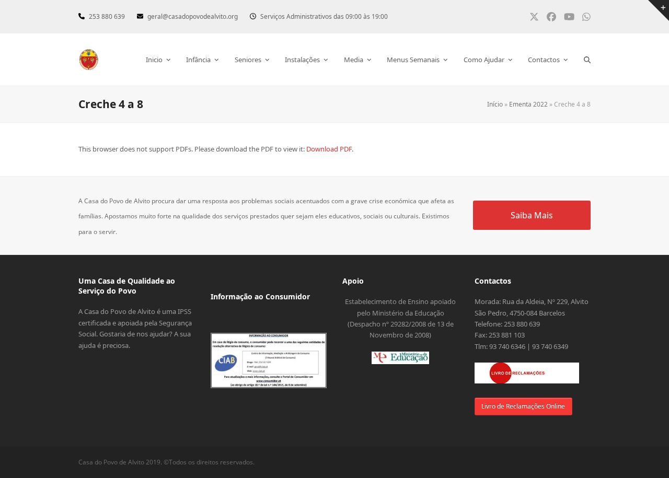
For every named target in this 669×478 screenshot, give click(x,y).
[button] (587, 59)
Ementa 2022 (528, 104)
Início (495, 104)
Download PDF (329, 149)
